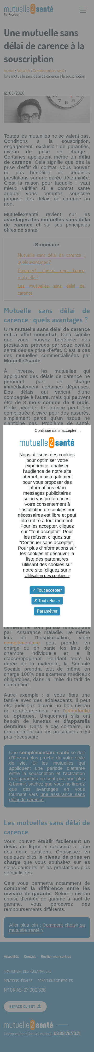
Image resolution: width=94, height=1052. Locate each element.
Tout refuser (48, 600)
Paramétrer (47, 611)
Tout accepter (49, 590)
